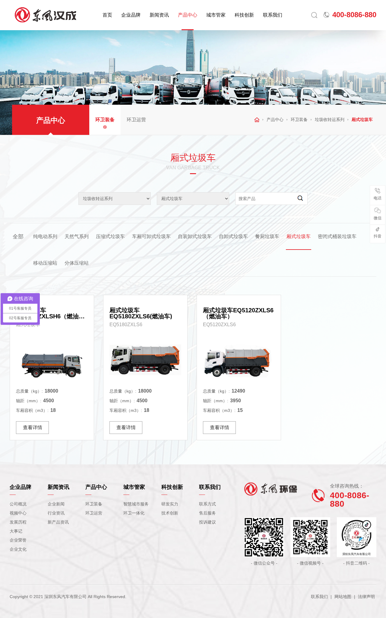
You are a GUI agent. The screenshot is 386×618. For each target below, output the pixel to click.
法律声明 (366, 596)
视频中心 (18, 513)
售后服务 (207, 513)
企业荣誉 (18, 540)
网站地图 (342, 596)
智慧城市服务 (136, 504)
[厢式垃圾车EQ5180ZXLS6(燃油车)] (145, 360)
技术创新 (169, 513)
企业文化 (18, 549)
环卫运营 (136, 119)
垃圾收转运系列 (329, 119)
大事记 (16, 531)
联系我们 (272, 15)
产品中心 (187, 15)
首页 (107, 15)
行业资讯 (56, 513)
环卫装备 (105, 119)
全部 (18, 237)
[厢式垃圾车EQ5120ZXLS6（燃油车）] (239, 360)
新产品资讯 (58, 522)
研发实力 (169, 504)
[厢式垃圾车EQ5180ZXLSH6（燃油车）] (52, 360)
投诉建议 (207, 522)
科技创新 (244, 15)
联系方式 (207, 504)
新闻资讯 (159, 15)
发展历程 (18, 522)
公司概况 (18, 504)
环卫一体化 (133, 513)
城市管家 (216, 15)
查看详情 (32, 427)
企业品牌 (131, 15)
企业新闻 (56, 504)
